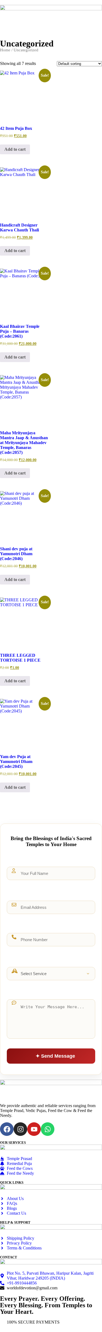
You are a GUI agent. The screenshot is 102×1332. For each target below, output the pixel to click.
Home (5, 50)
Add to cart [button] (15, 149)
